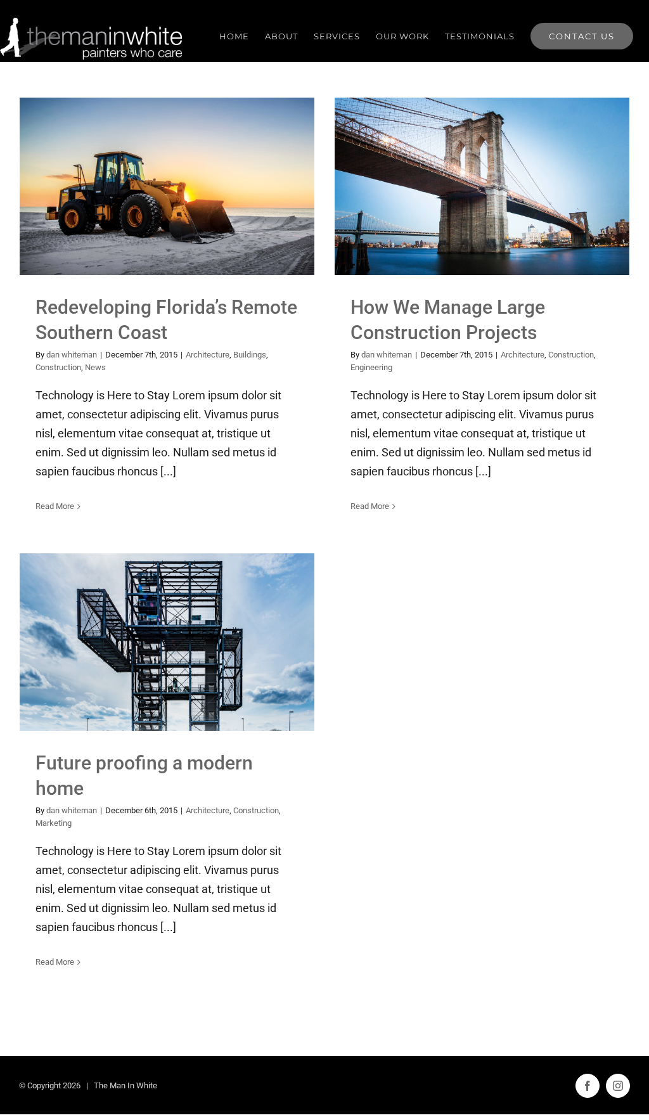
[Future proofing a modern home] (167, 642)
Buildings (154, 219)
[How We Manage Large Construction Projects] (482, 186)
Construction (197, 219)
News (234, 219)
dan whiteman (71, 354)
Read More (54, 506)
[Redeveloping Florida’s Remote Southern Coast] (167, 186)
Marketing (216, 674)
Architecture (112, 219)
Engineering (530, 219)
